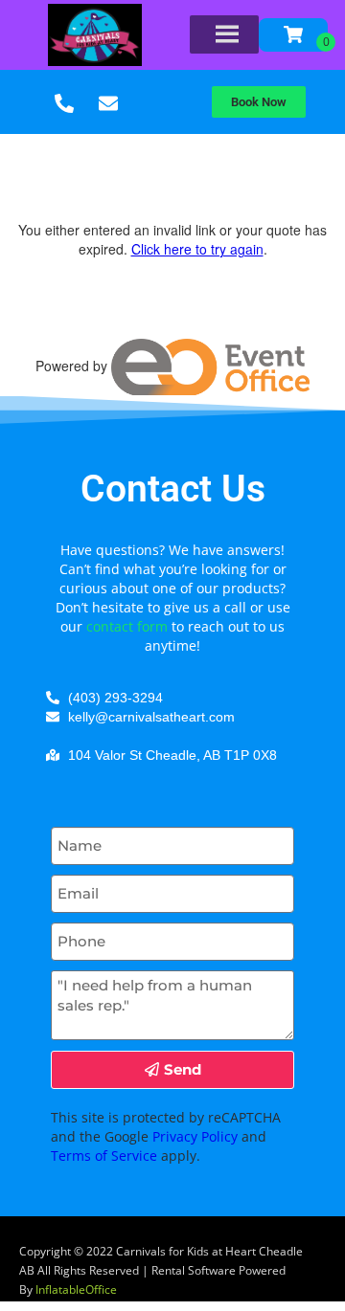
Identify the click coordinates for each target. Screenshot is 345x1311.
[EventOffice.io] (210, 365)
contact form (127, 626)
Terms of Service (104, 1155)
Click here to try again (197, 248)
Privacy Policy (195, 1136)
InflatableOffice (76, 1289)
